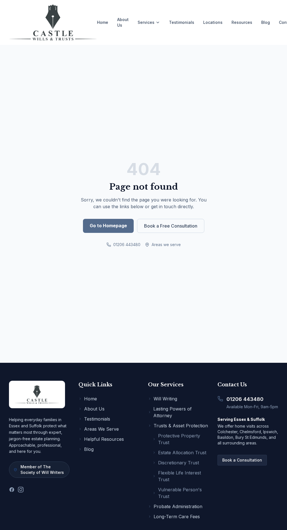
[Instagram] (21, 489)
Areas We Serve (101, 429)
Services (146, 22)
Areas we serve (166, 244)
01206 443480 (126, 244)
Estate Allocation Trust (182, 452)
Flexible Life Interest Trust (179, 476)
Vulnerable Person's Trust (180, 493)
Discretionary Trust (178, 462)
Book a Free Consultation (170, 226)
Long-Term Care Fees (177, 516)
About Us (123, 22)
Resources (242, 22)
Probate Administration (178, 506)
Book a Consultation (242, 460)
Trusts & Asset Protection (181, 425)
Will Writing (165, 398)
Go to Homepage (108, 225)
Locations (213, 22)
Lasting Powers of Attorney (172, 412)
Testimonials (181, 22)
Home (102, 22)
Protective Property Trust (179, 439)
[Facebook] (12, 489)
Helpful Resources (104, 439)
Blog (265, 22)
